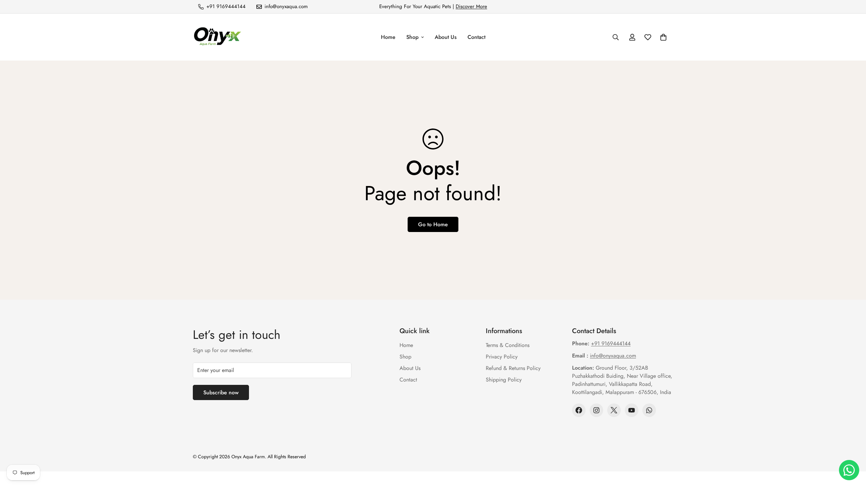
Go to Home (433, 224)
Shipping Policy (504, 380)
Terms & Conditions (507, 345)
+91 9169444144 (611, 343)
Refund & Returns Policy (513, 368)
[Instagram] (596, 410)
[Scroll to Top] (853, 450)
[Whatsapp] (649, 410)
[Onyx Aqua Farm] (217, 37)
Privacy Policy (502, 357)
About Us (446, 37)
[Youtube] (631, 410)
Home (388, 37)
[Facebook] (579, 410)
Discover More (471, 6)
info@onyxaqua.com (613, 356)
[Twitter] (614, 410)
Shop (412, 37)
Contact (476, 37)
